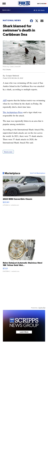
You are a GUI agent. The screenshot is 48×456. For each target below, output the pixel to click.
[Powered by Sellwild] (41, 308)
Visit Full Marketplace (37, 173)
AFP (5, 100)
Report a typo (8, 152)
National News (12, 20)
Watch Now (41, 3)
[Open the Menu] (4, 3)
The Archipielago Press (13, 112)
